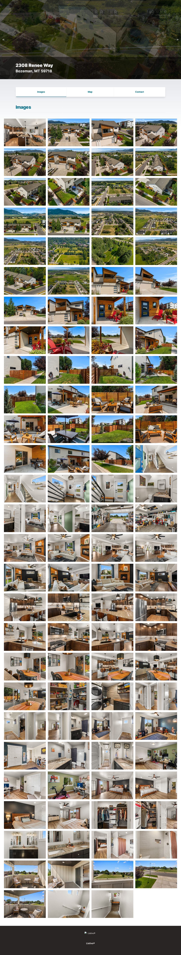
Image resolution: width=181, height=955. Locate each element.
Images (41, 92)
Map (90, 92)
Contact (139, 92)
